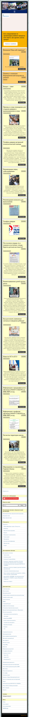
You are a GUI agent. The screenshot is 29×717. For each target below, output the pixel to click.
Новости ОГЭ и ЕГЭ (10, 357)
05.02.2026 (23, 221)
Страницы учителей (7, 653)
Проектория (5, 668)
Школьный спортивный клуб (8, 638)
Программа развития (7, 593)
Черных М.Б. (6, 655)
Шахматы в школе (6, 642)
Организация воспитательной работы (11, 614)
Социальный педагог (7, 603)
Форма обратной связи (7, 517)
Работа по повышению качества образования (11, 679)
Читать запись (22, 68)
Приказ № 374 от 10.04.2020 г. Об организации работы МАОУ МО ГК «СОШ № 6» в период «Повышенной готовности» (14, 578)
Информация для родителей (8, 648)
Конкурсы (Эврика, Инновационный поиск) (11, 677)
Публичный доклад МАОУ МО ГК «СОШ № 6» (12, 683)
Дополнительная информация (9, 541)
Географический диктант (7, 650)
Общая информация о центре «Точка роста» (12, 526)
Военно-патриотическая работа (10, 620)
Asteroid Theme (24, 715)
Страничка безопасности (7, 631)
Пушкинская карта (6, 675)
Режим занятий (6, 536)
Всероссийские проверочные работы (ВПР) (11, 666)
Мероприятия (6, 539)
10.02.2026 (23, 171)
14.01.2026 (23, 437)
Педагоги (5, 532)
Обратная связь (6, 543)
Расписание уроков (7, 557)
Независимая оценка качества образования (11, 664)
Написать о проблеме (10, 43)
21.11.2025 (23, 77)
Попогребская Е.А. (7, 659)
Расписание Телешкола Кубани (9, 559)
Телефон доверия (9, 221)
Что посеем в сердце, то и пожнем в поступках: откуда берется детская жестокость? (13, 245)
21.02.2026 (23, 86)
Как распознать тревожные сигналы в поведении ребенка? (13, 320)
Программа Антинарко (8, 624)
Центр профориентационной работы (10, 636)
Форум (4, 681)
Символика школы (6, 588)
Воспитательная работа (7, 612)
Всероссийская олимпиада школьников (10, 685)
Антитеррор (6, 616)
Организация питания (7, 634)
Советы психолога (7, 88)
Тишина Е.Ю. (6, 657)
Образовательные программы (9, 530)
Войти (4, 701)
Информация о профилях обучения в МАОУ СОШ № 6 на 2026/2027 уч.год (14, 413)
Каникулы (5, 626)
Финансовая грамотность (7, 670)
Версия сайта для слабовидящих (11, 498)
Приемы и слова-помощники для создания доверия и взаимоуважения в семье (14, 109)
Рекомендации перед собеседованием (10, 170)
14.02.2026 (23, 146)
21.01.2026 (23, 356)
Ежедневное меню (6, 515)
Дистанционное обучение (8, 552)
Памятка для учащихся (8, 581)
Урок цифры (5, 672)
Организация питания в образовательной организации (13, 513)
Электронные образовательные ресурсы (11, 570)
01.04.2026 (23, 51)
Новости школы (6, 54)
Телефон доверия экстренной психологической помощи (13, 143)
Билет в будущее (6, 687)
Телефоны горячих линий (8, 597)
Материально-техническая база (10, 534)
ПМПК (4, 601)
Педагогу (5, 79)
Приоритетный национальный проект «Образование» (13, 610)
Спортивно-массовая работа (9, 622)
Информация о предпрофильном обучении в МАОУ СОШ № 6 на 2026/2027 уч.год (14, 390)
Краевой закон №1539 (8, 618)
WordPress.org (5, 708)
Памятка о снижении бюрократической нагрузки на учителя (13, 75)
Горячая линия (6, 554)
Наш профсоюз (6, 640)
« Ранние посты (5, 491)
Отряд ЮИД (5, 644)
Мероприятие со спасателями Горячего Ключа (13, 468)
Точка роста (5, 524)
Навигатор (5, 646)
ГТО (4, 628)
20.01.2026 (23, 391)
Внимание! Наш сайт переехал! (14, 50)
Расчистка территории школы (13, 435)
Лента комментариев (7, 706)
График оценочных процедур (8, 605)
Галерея (5, 545)
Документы (6, 528)
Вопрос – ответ (8, 86)
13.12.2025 (23, 468)
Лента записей (5, 704)
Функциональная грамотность (8, 662)
